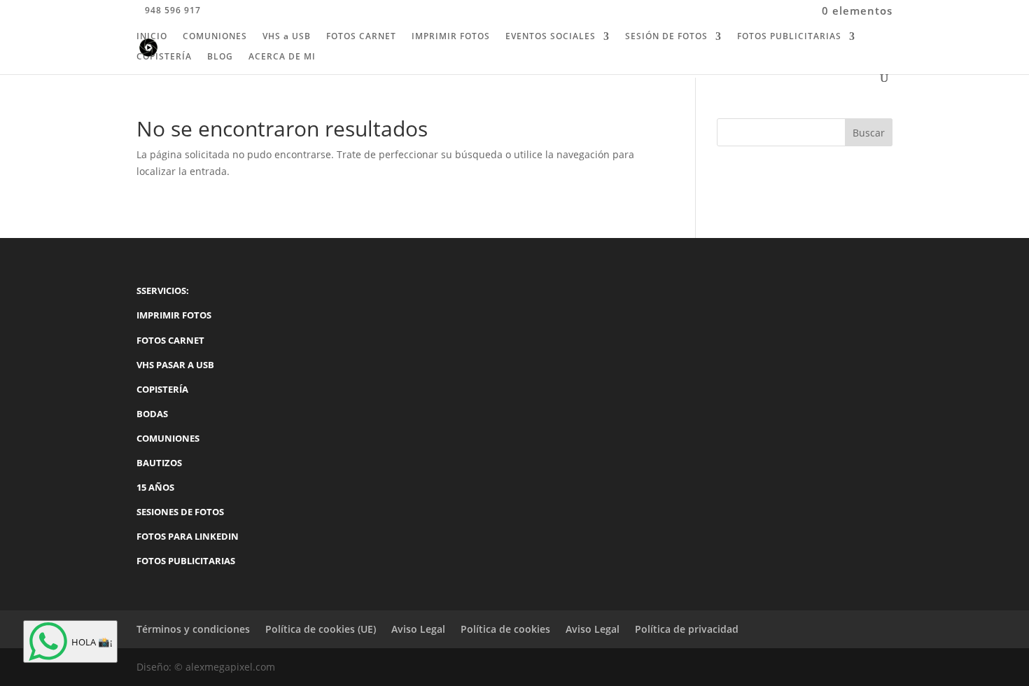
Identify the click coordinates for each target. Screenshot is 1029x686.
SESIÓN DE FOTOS (666, 36)
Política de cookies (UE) (320, 629)
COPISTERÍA (164, 57)
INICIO (151, 36)
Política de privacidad (686, 629)
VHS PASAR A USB (175, 364)
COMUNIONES (215, 36)
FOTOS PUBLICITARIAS (789, 36)
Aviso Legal (418, 629)
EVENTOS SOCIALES (550, 36)
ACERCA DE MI (282, 57)
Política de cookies (505, 629)
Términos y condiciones (193, 629)
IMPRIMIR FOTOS (451, 36)
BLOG (220, 57)
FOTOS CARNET (361, 36)
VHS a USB (286, 36)
